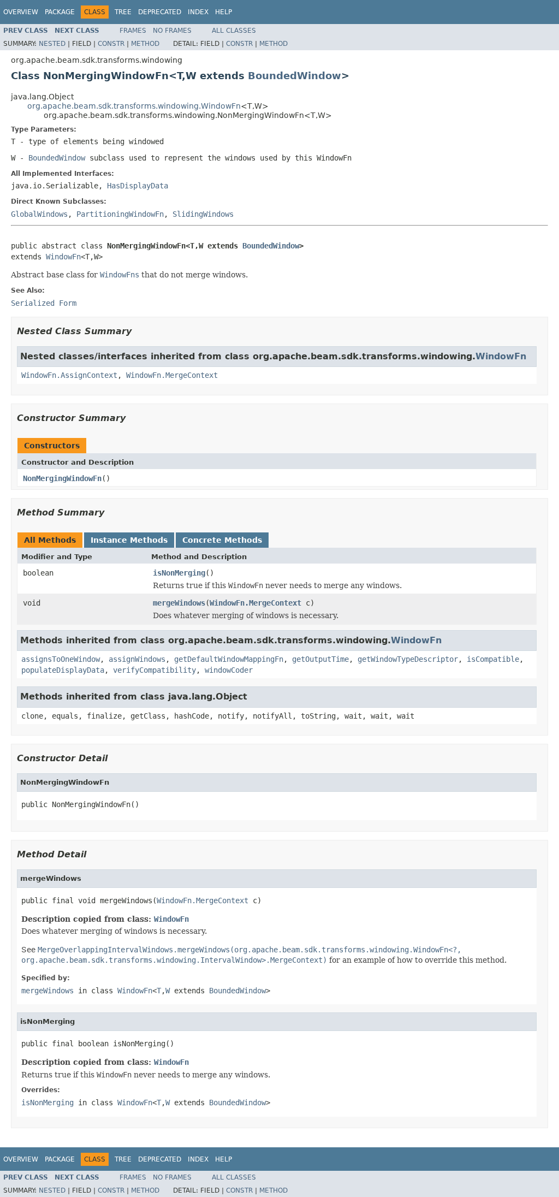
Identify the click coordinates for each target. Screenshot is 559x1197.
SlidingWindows (203, 214)
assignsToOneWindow (60, 659)
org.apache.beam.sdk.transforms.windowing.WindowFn (134, 106)
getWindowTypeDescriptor (408, 659)
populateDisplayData (62, 670)
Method (145, 44)
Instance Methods (129, 540)
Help (223, 12)
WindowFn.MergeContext (172, 375)
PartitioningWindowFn (120, 214)
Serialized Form (43, 303)
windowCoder (229, 670)
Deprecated (159, 12)
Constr (111, 44)
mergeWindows (179, 602)
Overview (20, 12)
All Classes (234, 30)
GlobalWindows (39, 214)
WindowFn (63, 256)
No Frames (172, 30)
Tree (123, 12)
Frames (133, 30)
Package (60, 12)
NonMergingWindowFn (62, 478)
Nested (52, 44)
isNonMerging (179, 572)
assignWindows (137, 659)
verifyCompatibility (154, 670)
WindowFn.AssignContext (69, 375)
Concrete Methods (222, 540)
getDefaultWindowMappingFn (228, 659)
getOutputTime (320, 659)
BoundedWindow (294, 75)
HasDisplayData (137, 185)
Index (198, 12)
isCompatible (493, 659)
